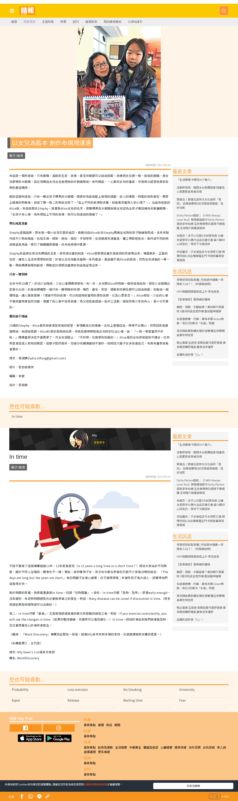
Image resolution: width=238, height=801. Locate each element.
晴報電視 (30, 21)
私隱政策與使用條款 (95, 784)
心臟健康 (166, 747)
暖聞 (117, 725)
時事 (63, 21)
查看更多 (99, 442)
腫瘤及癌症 (150, 747)
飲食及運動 (105, 747)
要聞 (101, 725)
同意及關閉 (193, 786)
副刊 (76, 21)
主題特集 (48, 21)
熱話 (109, 725)
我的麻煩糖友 (113, 21)
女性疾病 (209, 747)
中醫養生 (135, 747)
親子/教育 (16, 155)
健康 (14, 21)
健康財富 (91, 21)
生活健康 (121, 747)
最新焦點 (90, 725)
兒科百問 (195, 747)
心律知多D (135, 21)
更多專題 (104, 752)
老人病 (221, 747)
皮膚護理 (90, 752)
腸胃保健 (180, 747)
